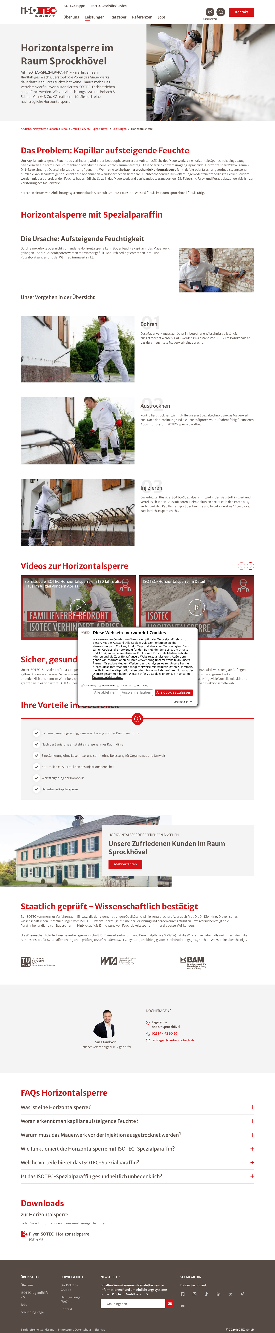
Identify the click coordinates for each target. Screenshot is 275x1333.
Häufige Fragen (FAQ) (71, 1299)
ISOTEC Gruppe (74, 6)
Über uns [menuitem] (71, 17)
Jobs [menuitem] (162, 17)
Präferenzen (108, 685)
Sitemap (100, 1329)
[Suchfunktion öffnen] (220, 12)
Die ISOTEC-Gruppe (69, 1287)
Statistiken (126, 685)
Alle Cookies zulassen (173, 692)
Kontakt (241, 12)
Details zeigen (180, 701)
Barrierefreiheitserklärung (37, 1329)
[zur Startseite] (39, 12)
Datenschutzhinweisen (108, 677)
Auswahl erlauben (136, 692)
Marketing (142, 685)
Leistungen (120, 129)
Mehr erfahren (125, 864)
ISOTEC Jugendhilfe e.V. (34, 1295)
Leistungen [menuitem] (95, 17)
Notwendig (90, 685)
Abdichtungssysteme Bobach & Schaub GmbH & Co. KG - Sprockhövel (64, 129)
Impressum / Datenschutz (74, 1329)
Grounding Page (32, 1312)
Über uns (27, 1285)
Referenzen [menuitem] (142, 17)
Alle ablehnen (105, 692)
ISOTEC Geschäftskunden (109, 6)
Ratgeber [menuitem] (118, 17)
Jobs (24, 1304)
